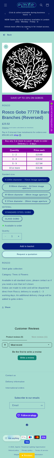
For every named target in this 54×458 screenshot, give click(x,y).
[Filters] (5, 345)
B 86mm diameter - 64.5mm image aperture (26, 187)
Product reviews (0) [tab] (14, 337)
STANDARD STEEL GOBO (18, 212)
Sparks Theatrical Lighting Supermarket (30, 447)
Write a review (27, 358)
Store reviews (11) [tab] (39, 337)
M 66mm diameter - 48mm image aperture (26, 195)
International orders (15, 388)
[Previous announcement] (5, 14)
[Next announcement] (49, 14)
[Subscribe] (41, 405)
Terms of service (41, 450)
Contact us (11, 375)
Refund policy (14, 450)
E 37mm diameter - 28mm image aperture (26, 201)
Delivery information (15, 381)
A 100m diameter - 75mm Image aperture (26, 180)
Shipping (5, 127)
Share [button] (8, 307)
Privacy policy (27, 450)
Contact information (35, 454)
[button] (5, 5)
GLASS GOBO (12, 219)
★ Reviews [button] (26, 455)
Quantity (5, 231)
